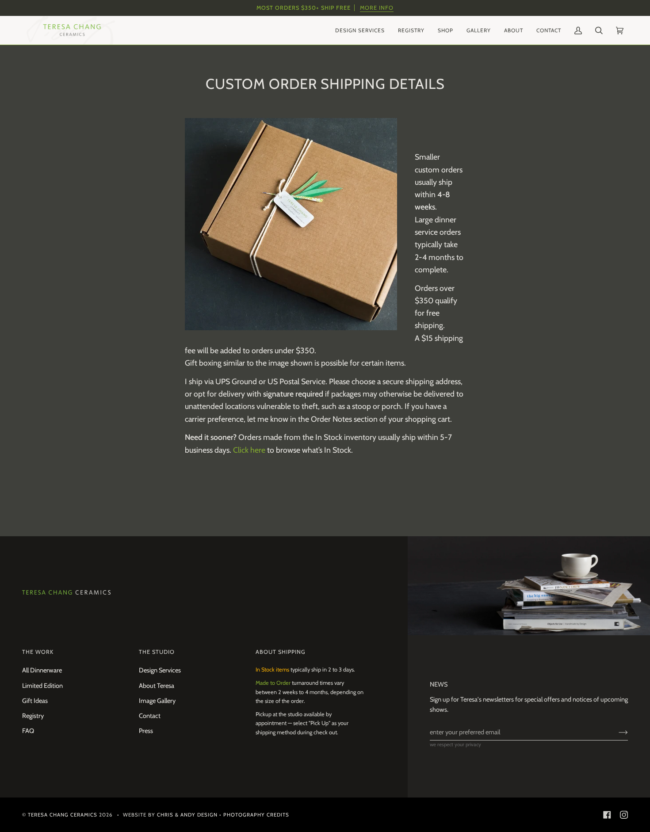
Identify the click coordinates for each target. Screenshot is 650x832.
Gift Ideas (35, 701)
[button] (360, 30)
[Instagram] (624, 815)
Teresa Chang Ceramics (62, 815)
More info (377, 7)
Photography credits (256, 815)
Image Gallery (157, 701)
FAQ (28, 731)
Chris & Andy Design (187, 815)
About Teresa (156, 686)
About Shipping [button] (281, 652)
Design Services (160, 670)
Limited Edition (42, 686)
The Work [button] (38, 652)
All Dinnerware (42, 670)
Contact (150, 716)
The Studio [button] (157, 652)
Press (146, 731)
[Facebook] (607, 815)
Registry (33, 716)
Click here (249, 449)
